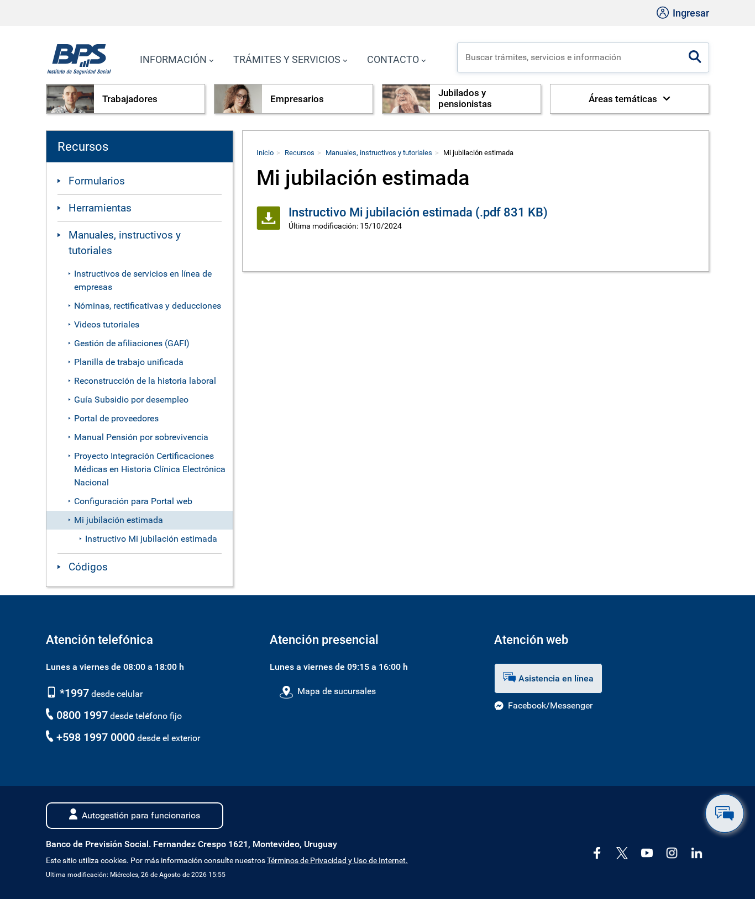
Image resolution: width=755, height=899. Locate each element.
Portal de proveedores (116, 418)
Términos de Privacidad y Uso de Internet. (337, 860)
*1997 (73, 693)
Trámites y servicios (286, 59)
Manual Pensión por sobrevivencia (141, 437)
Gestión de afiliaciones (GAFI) (132, 343)
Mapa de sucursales (336, 691)
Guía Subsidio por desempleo (131, 399)
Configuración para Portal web (133, 501)
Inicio (265, 153)
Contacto (393, 59)
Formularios (97, 180)
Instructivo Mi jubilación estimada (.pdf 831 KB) (418, 212)
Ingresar (689, 13)
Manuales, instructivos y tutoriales (125, 243)
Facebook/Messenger (550, 705)
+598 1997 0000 (95, 737)
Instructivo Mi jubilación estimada (151, 538)
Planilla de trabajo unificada (128, 362)
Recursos (299, 153)
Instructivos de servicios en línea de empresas (143, 280)
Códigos (88, 566)
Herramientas (100, 208)
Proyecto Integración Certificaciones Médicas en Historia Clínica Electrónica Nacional (150, 469)
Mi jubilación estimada (118, 520)
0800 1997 (82, 715)
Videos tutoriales (106, 324)
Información (173, 59)
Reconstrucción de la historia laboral (145, 381)
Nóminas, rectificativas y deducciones (147, 305)
